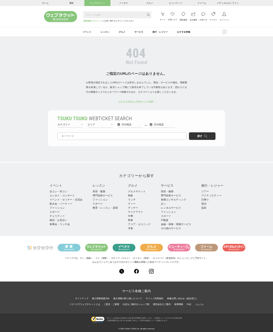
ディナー (133, 207)
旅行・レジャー (212, 185)
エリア (91, 124)
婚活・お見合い (58, 220)
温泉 (203, 207)
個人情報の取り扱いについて (127, 298)
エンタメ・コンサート (62, 195)
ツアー (205, 191)
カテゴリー (64, 124)
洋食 (130, 228)
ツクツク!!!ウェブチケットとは (84, 304)
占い (163, 203)
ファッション (57, 207)
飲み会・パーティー (61, 203)
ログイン (96, 21)
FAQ (189, 304)
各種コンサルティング (173, 199)
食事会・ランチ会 (60, 224)
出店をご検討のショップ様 (136, 304)
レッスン (99, 185)
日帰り (205, 199)
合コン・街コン (58, 191)
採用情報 (178, 304)
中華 (130, 216)
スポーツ (55, 212)
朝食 (130, 195)
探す (199, 136)
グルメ (132, 185)
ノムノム (199, 304)
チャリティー (57, 216)
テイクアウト (135, 212)
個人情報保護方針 (101, 298)
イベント (56, 185)
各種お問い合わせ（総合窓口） (182, 298)
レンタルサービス (171, 207)
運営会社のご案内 (162, 304)
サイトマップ (81, 298)
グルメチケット (137, 191)
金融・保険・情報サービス (176, 224)
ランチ (132, 199)
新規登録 (87, 21)
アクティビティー (211, 195)
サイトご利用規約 (154, 298)
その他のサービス (171, 228)
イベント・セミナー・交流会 (66, 199)
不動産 (164, 220)
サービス (167, 185)
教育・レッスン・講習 (105, 207)
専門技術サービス (103, 195)
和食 (130, 220)
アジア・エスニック (139, 224)
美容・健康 (99, 191)
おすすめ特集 (183, 32)
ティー (132, 203)
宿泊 (203, 203)
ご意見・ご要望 (111, 304)
